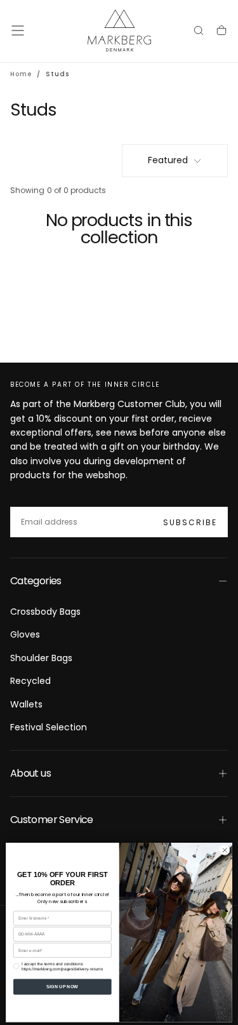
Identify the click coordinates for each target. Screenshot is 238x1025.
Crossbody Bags (45, 611)
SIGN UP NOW (62, 986)
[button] (17, 30)
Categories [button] (36, 580)
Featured (168, 160)
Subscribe (190, 522)
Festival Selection (48, 727)
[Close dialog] (225, 850)
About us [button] (30, 773)
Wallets (26, 704)
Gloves (25, 634)
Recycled (30, 680)
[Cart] (221, 31)
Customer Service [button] (51, 819)
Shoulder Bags (41, 658)
